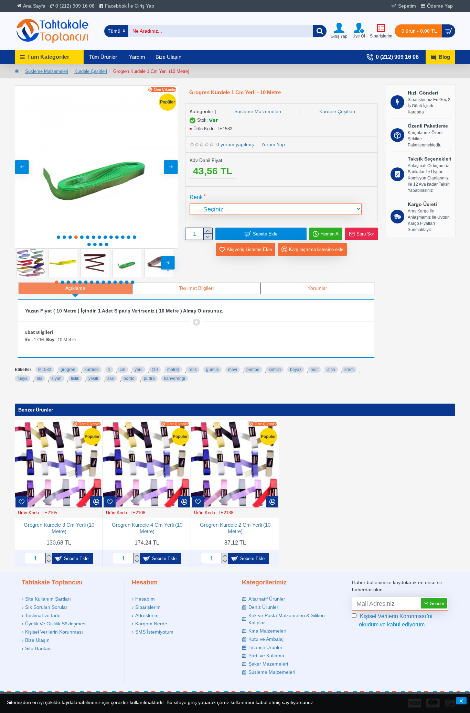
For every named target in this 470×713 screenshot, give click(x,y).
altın (331, 369)
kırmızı (275, 369)
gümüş (212, 369)
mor (314, 369)
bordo (129, 378)
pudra (149, 378)
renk (193, 369)
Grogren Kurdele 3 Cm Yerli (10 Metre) (59, 528)
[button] (22, 167)
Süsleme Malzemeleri (46, 71)
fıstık (75, 378)
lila (39, 378)
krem (349, 369)
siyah (57, 378)
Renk (196, 197)
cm (122, 369)
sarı (110, 378)
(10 (155, 369)
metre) (173, 369)
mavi (232, 369)
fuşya (23, 378)
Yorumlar (317, 288)
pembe (252, 369)
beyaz (295, 369)
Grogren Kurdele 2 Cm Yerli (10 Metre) (235, 528)
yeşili (93, 378)
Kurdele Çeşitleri (90, 71)
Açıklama (75, 288)
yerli (138, 369)
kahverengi (174, 378)
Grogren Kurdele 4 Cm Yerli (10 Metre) (147, 528)
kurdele (92, 369)
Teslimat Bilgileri (196, 288)
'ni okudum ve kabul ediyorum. (395, 620)
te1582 (44, 369)
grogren (68, 369)
